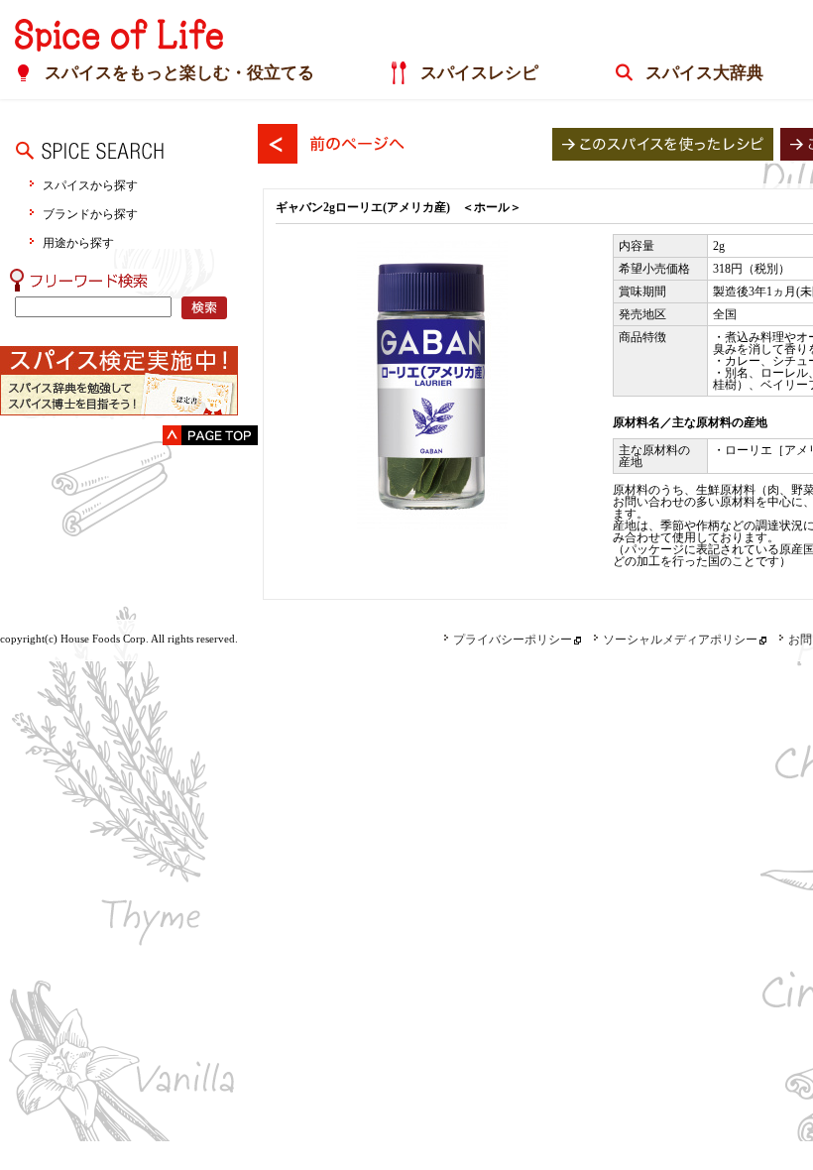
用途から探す (78, 242)
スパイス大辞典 (704, 72)
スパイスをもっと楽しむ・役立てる (179, 72)
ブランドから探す (90, 213)
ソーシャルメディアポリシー (680, 639)
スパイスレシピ (479, 72)
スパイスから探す (90, 184)
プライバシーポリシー (512, 639)
